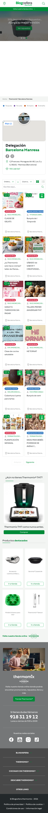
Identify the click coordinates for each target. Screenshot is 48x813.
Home (4, 99)
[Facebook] (11, 739)
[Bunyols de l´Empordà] (35, 201)
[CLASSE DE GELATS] (13, 201)
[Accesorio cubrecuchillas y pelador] (12, 559)
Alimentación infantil (35, 433)
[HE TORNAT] (35, 334)
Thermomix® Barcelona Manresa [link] (20, 99)
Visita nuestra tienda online (23, 9)
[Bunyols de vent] (35, 378)
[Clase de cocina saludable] (13, 334)
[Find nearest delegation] (4, 3)
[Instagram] (28, 739)
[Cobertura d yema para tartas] (13, 378)
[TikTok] (37, 739)
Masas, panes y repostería (37, 211)
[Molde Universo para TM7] (12, 600)
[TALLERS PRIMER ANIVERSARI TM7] (35, 290)
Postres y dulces (11, 389)
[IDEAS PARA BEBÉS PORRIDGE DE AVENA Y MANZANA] (35, 423)
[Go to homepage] (24, 3)
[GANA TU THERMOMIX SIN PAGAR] (13, 290)
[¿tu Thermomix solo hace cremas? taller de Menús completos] (13, 246)
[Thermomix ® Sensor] (35, 600)
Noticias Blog (10, 211)
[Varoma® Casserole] (35, 559)
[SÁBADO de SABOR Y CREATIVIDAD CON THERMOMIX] (35, 246)
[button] (44, 3)
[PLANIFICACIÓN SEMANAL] (13, 423)
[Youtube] (20, 739)
